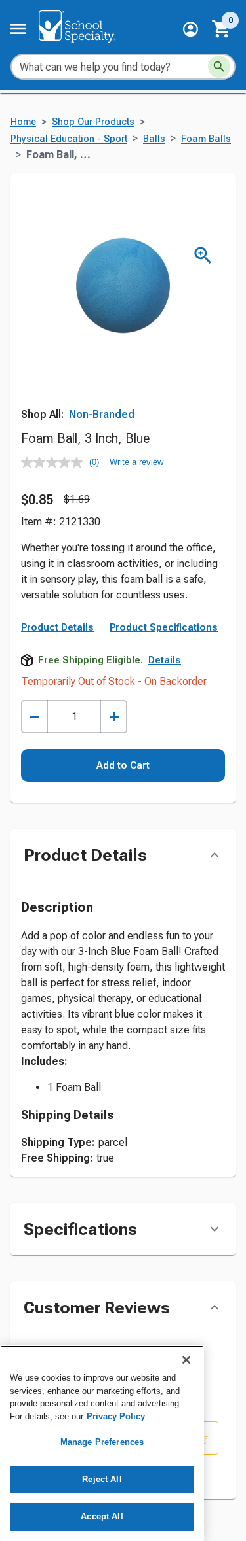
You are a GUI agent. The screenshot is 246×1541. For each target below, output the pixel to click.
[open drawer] (18, 28)
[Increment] (113, 716)
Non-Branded (101, 414)
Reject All (101, 1479)
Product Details (57, 627)
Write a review (136, 462)
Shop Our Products (93, 122)
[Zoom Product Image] (203, 255)
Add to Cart (123, 765)
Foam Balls (206, 139)
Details (164, 660)
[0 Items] (221, 28)
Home (23, 122)
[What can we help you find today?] (219, 67)
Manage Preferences (102, 1442)
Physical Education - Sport (68, 139)
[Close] (186, 1359)
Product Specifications (164, 627)
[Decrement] (34, 716)
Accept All (102, 1516)
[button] (190, 29)
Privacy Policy (116, 1416)
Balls (154, 139)
